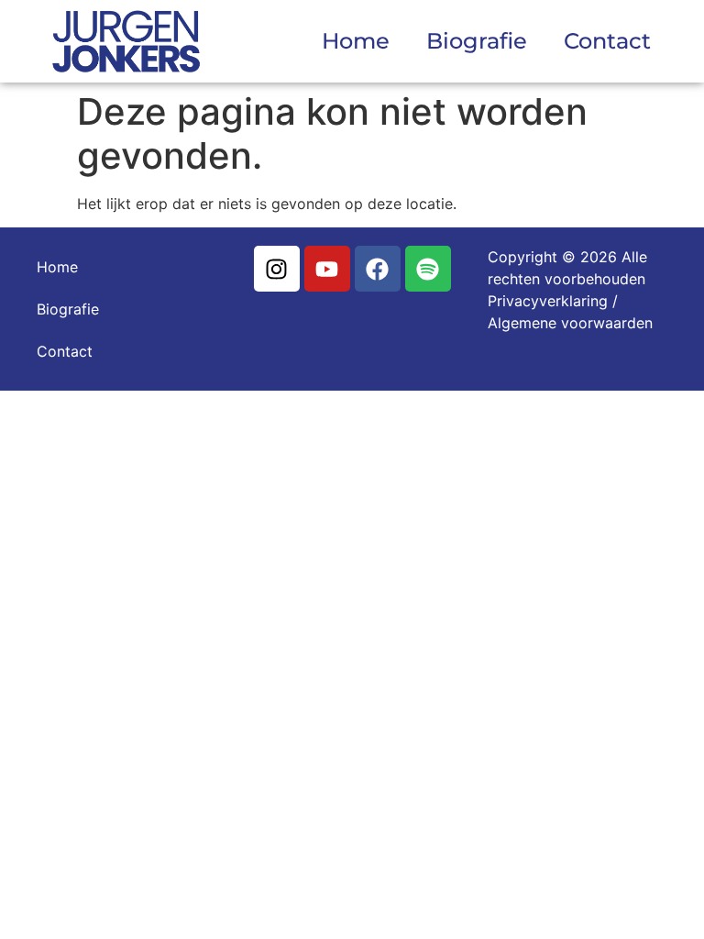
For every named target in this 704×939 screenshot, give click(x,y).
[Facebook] (378, 269)
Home (356, 41)
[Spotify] (428, 269)
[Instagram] (277, 269)
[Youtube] (327, 269)
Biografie (476, 41)
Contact (607, 41)
